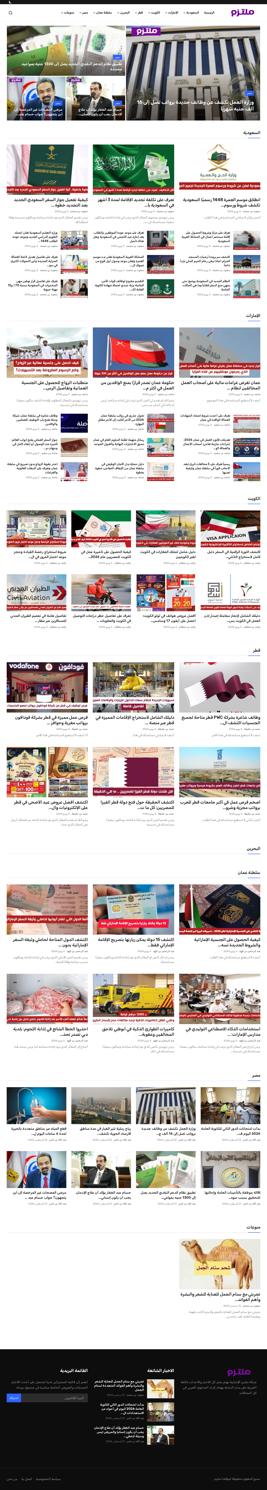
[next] (253, 73)
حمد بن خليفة (252, 729)
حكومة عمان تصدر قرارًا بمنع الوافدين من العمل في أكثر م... (137, 385)
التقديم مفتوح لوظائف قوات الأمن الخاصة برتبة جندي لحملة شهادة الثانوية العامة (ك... (119, 285)
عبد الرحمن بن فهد (249, 951)
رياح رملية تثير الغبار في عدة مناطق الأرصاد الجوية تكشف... (105, 1131)
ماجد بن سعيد (252, 394)
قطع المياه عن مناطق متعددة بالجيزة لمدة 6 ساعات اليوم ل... (38, 1131)
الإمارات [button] (173, 12)
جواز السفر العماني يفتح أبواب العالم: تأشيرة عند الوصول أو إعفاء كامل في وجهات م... (34, 444)
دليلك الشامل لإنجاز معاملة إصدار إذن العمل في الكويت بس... (232, 618)
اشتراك (13, 1398)
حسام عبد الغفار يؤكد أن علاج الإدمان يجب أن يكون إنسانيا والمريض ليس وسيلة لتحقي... (119, 1432)
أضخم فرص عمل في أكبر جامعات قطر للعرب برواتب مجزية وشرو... (220, 805)
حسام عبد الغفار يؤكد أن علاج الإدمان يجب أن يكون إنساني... (103, 1195)
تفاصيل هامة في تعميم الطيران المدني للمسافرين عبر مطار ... (38, 618)
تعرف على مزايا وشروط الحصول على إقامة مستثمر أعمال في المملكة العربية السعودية (205, 237)
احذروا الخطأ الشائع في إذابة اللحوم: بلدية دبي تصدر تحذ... (50, 1031)
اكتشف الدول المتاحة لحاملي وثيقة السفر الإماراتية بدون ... (50, 942)
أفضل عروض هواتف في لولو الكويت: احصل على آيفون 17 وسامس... (169, 618)
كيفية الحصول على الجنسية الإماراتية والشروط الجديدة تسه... (227, 942)
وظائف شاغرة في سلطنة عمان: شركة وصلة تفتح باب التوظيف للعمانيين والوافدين (35, 420)
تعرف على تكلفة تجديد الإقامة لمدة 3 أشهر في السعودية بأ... (136, 202)
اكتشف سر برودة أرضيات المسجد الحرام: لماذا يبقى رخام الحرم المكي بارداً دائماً (205, 261)
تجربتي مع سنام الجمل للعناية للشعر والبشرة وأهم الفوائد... (220, 1297)
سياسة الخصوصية (48, 1479)
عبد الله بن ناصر (251, 1139)
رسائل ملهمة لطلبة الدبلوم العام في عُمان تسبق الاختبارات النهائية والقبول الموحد (118, 442)
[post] (193, 73)
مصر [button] (85, 12)
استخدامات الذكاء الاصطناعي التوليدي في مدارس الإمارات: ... (223, 1031)
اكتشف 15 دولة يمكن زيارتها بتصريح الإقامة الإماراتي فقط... (136, 942)
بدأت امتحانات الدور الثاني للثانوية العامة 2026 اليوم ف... (230, 1131)
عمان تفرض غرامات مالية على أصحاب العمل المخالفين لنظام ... (220, 385)
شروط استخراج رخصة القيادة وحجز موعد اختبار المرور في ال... (40, 554)
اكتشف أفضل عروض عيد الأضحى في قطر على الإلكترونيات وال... (51, 805)
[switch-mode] (10, 2)
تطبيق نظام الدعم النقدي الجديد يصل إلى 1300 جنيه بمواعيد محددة (71, 66)
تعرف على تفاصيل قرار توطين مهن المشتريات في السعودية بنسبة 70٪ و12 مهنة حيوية (33, 285)
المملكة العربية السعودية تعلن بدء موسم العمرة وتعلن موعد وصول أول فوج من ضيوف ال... (118, 261)
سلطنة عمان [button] (104, 12)
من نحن (12, 1479)
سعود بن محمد (251, 211)
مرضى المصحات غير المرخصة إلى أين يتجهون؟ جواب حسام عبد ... (39, 1195)
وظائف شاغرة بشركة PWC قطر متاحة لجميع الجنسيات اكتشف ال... (220, 720)
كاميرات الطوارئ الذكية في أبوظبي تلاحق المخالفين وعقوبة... (138, 1031)
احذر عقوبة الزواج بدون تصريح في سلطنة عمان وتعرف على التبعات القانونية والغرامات (32, 468)
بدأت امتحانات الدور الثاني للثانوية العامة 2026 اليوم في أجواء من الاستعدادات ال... (122, 1409)
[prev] (133, 73)
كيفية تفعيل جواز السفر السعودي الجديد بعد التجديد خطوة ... (51, 202)
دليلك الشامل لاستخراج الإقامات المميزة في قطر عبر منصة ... (135, 720)
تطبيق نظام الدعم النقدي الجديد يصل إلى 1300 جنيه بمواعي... (168, 1195)
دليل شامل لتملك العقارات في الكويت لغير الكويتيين (168, 554)
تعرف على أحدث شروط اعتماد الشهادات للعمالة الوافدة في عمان (205, 418)
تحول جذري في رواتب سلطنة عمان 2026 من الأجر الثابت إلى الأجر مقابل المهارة (121, 420)
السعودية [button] (192, 12)
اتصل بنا (26, 1479)
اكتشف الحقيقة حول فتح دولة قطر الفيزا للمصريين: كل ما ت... (137, 805)
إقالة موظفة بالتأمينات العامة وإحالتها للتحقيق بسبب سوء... (232, 1195)
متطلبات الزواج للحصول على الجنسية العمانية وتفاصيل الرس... (54, 385)
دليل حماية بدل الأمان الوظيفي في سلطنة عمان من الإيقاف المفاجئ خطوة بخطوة (119, 468)
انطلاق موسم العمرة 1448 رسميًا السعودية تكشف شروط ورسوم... (221, 202)
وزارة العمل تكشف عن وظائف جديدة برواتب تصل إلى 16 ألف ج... (168, 1131)
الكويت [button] (155, 12)
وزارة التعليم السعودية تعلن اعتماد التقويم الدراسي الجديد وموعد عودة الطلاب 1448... (35, 237)
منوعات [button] (69, 12)
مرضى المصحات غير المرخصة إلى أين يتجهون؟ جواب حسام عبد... (38, 112)
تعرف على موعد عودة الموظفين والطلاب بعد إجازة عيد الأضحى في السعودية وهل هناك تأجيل (118, 237)
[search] (10, 13)
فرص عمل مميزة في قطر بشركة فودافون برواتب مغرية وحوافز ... (51, 720)
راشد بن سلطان (251, 563)
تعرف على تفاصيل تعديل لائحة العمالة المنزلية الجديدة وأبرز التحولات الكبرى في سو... (34, 261)
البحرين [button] (125, 12)
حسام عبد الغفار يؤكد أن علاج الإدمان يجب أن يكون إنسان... (100, 112)
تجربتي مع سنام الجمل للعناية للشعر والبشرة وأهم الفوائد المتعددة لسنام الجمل (119, 1386)
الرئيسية (209, 12)
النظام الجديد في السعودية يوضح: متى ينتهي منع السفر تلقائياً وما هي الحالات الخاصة (206, 285)
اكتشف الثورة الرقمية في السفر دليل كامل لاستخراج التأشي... (233, 554)
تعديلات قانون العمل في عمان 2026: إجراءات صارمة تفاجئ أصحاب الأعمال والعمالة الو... (206, 444)
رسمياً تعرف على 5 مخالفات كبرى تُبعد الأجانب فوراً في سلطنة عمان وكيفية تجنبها (206, 468)
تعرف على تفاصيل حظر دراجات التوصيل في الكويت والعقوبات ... (102, 618)
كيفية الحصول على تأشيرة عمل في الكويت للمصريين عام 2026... (106, 554)
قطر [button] (140, 12)
